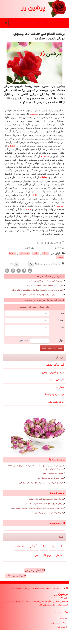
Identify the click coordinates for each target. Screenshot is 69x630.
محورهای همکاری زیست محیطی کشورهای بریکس (46, 281)
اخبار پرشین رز (33, 570)
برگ (45, 253)
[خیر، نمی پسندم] (16, 263)
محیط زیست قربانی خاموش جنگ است (51, 478)
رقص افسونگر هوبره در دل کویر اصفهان (49, 513)
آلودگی (33, 546)
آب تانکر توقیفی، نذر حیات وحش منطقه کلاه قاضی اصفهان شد (42, 294)
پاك (36, 253)
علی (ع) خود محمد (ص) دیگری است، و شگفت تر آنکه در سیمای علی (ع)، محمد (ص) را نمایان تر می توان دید (36, 467)
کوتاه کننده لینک (56, 402)
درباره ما (63, 618)
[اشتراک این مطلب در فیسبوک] (24, 270)
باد (52, 546)
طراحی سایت (56, 379)
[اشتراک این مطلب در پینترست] (12, 270)
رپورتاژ (47, 554)
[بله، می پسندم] (31, 263)
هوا (36, 554)
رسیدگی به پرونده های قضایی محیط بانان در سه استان (44, 285)
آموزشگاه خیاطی (55, 364)
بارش (58, 554)
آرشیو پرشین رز (60, 627)
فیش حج (59, 387)
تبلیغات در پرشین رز (59, 622)
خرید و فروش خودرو (53, 372)
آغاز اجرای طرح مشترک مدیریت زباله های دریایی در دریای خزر (41, 482)
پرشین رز (33, 7)
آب (60, 546)
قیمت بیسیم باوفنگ (54, 394)
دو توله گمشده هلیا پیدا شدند (53, 473)
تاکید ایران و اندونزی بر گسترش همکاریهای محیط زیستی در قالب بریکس (37, 290)
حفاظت (34, 114)
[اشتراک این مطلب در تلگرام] (29, 270)
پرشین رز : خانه (15, 575)
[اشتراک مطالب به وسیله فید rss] (7, 270)
